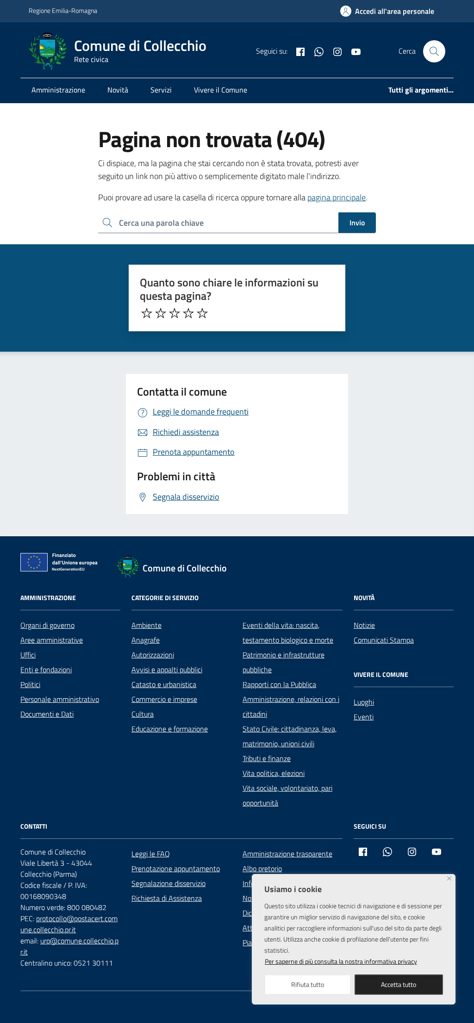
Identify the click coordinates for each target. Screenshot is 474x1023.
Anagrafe (145, 639)
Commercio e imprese (164, 699)
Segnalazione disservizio (168, 883)
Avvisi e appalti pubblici (166, 669)
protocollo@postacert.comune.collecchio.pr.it (69, 924)
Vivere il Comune (220, 89)
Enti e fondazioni (46, 669)
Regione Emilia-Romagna (63, 10)
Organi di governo (47, 625)
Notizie (364, 625)
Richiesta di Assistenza (166, 898)
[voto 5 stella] (202, 313)
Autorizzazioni (152, 654)
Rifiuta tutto (307, 984)
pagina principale (336, 197)
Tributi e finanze (267, 758)
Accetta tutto (398, 984)
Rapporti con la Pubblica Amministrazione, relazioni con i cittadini (291, 699)
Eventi (364, 716)
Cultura (142, 713)
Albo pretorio (262, 868)
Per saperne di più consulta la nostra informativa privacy (341, 961)
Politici (30, 684)
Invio (357, 222)
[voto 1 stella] (147, 313)
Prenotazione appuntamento (175, 868)
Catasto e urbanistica (163, 684)
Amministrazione (58, 89)
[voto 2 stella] (161, 313)
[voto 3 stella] (174, 313)
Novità (117, 89)
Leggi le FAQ (150, 853)
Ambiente (146, 625)
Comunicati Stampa (384, 639)
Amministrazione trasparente (287, 853)
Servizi (161, 89)
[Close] (449, 878)
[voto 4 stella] (188, 313)
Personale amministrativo (59, 699)
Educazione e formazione (169, 728)
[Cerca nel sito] (434, 51)
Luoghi (364, 701)
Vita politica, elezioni (274, 773)
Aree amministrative (51, 639)
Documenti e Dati (47, 713)
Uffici (28, 654)
